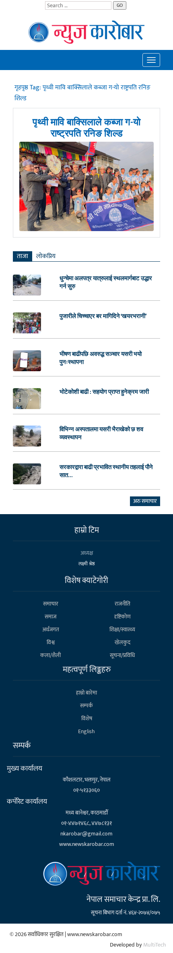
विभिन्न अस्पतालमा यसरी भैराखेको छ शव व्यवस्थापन (101, 434)
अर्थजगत (50, 629)
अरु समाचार (145, 501)
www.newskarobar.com (86, 844)
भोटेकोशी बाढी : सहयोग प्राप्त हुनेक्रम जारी (104, 392)
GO (120, 5)
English (86, 731)
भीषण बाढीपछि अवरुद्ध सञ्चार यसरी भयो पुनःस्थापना (101, 358)
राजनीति (122, 603)
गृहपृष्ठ (22, 87)
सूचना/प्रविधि (122, 655)
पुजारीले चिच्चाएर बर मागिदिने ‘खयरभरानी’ (103, 316)
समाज (50, 616)
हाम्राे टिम (86, 530)
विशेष (86, 718)
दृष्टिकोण (122, 616)
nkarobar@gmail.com (86, 833)
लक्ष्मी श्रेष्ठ (86, 564)
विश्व (51, 642)
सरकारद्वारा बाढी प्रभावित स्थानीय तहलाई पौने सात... (106, 471)
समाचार (50, 603)
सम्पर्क (86, 705)
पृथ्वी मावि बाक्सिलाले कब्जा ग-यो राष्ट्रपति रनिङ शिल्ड (86, 128)
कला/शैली (50, 655)
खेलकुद (122, 642)
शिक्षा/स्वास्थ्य (122, 629)
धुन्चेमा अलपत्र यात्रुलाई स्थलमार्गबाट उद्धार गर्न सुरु (106, 283)
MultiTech (154, 944)
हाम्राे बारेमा (86, 692)
